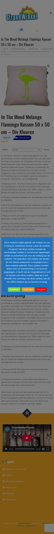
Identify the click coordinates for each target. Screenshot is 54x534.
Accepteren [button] (14, 289)
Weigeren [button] (41, 289)
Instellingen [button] (28, 289)
